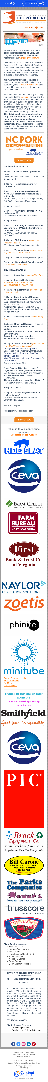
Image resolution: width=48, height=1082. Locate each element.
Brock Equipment (11, 681)
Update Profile (13, 1063)
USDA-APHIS (10, 685)
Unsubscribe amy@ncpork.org (24, 1060)
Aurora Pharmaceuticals (15, 678)
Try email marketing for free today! (24, 1078)
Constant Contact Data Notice (29, 1063)
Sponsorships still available (24, 435)
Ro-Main (8, 683)
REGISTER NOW (24, 160)
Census (24, 97)
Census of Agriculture (29, 58)
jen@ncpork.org (26, 1066)
